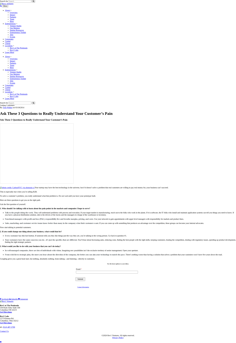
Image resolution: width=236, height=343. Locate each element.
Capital (7, 41)
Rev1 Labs (14, 50)
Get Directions (6, 323)
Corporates (9, 39)
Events (12, 37)
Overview (14, 13)
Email (78, 269)
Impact (12, 15)
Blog (12, 21)
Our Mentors (15, 28)
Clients (7, 43)
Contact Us (4, 331)
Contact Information (83, 287)
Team (12, 19)
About (7, 10)
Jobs (11, 35)
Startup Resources (17, 30)
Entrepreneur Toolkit (18, 32)
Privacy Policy (118, 338)
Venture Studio (15, 26)
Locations (9, 46)
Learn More (9, 52)
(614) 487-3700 (9, 327)
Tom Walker (7, 107)
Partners (13, 17)
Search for (4, 1)
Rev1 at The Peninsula (18, 48)
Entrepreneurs (10, 24)
